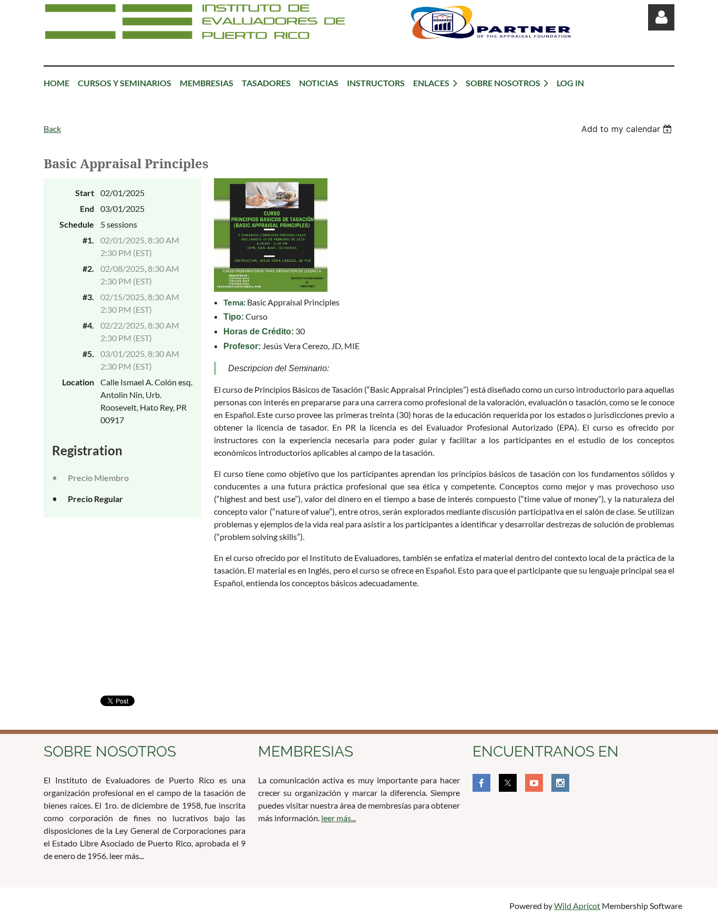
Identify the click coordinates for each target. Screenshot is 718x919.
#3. (88, 297)
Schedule (76, 224)
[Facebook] (481, 783)
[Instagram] (560, 783)
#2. (88, 268)
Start (84, 193)
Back (52, 129)
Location (78, 382)
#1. (88, 240)
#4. (88, 325)
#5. (88, 354)
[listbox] (627, 128)
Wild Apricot (577, 906)
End (87, 208)
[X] (508, 783)
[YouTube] (534, 783)
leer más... (338, 818)
